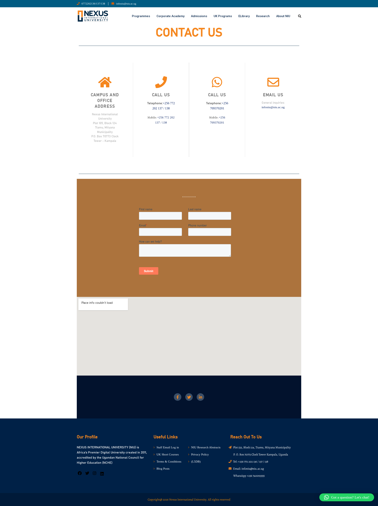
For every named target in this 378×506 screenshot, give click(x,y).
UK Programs (223, 16)
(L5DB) (196, 461)
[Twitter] (189, 397)
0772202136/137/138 (93, 3)
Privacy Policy (200, 454)
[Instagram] (94, 474)
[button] (346, 497)
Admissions (199, 16)
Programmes (141, 16)
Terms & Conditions (169, 461)
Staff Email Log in (168, 447)
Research (263, 16)
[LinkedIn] (102, 475)
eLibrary (244, 16)
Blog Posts (163, 468)
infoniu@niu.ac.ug (126, 3)
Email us (273, 95)
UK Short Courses (168, 454)
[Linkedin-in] (200, 397)
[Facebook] (79, 474)
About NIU (283, 16)
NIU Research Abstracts (205, 447)
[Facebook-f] (177, 397)
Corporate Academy (170, 16)
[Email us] (273, 82)
